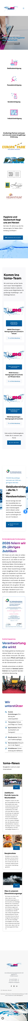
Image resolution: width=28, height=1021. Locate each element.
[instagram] (14, 986)
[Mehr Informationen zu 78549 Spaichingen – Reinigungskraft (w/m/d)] (14, 408)
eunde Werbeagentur (18, 995)
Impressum (2, 994)
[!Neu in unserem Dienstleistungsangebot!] (12, 901)
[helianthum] (14, 194)
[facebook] (11, 986)
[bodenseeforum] (14, 171)
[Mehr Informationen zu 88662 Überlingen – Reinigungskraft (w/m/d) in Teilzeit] (14, 321)
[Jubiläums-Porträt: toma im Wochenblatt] (12, 803)
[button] (2, 1018)
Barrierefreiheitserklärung (17, 994)
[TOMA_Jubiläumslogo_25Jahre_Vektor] (11, 5)
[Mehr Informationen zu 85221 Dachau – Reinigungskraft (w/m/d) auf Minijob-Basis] (14, 365)
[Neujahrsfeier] (12, 852)
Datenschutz (9, 994)
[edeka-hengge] (14, 183)
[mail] (16, 986)
